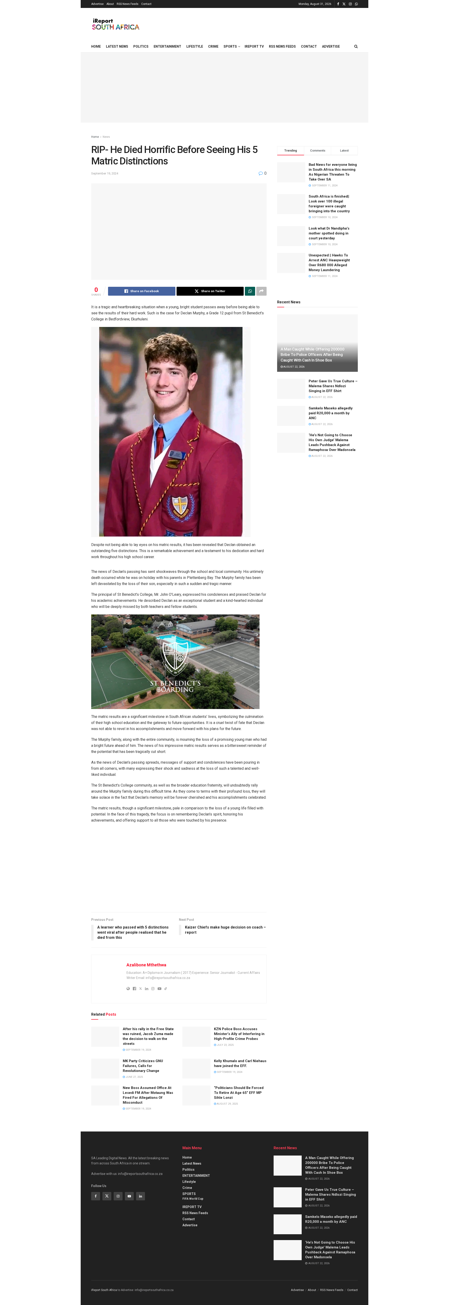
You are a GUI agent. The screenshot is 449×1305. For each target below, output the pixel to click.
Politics (140, 46)
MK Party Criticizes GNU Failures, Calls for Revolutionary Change (143, 1066)
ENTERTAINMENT (167, 46)
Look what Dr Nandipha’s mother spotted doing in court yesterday (329, 233)
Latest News (117, 46)
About (110, 4)
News (106, 136)
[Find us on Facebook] (338, 4)
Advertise (97, 4)
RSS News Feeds (127, 4)
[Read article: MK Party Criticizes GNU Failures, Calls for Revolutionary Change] (105, 1069)
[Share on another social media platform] (261, 291)
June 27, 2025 (134, 1076)
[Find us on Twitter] (344, 4)
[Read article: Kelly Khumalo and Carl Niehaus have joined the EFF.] (196, 1069)
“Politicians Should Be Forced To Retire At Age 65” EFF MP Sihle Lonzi (239, 1093)
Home (96, 46)
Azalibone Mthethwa (146, 964)
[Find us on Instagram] (350, 4)
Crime (213, 46)
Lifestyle (194, 46)
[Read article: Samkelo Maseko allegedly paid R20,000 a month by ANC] (291, 416)
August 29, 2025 (227, 1103)
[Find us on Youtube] (129, 1196)
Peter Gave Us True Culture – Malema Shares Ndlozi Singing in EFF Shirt (333, 386)
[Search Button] (356, 46)
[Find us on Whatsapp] (356, 4)
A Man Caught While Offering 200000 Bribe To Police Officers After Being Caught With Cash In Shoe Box (312, 355)
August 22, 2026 (293, 366)
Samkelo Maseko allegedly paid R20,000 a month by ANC (331, 413)
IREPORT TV (254, 46)
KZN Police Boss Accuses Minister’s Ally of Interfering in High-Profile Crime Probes (239, 1034)
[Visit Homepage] (115, 24)
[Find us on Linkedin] (140, 1196)
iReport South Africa (104, 1290)
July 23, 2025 (225, 1044)
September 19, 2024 (104, 173)
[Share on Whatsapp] (250, 291)
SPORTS (230, 46)
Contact (146, 4)
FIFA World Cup (192, 1198)
